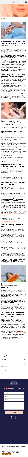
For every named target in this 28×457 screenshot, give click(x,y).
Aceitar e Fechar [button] (6, 454)
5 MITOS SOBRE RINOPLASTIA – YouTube (12, 221)
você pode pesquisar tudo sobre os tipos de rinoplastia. (13, 213)
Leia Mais (18, 452)
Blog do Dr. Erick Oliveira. (19, 332)
